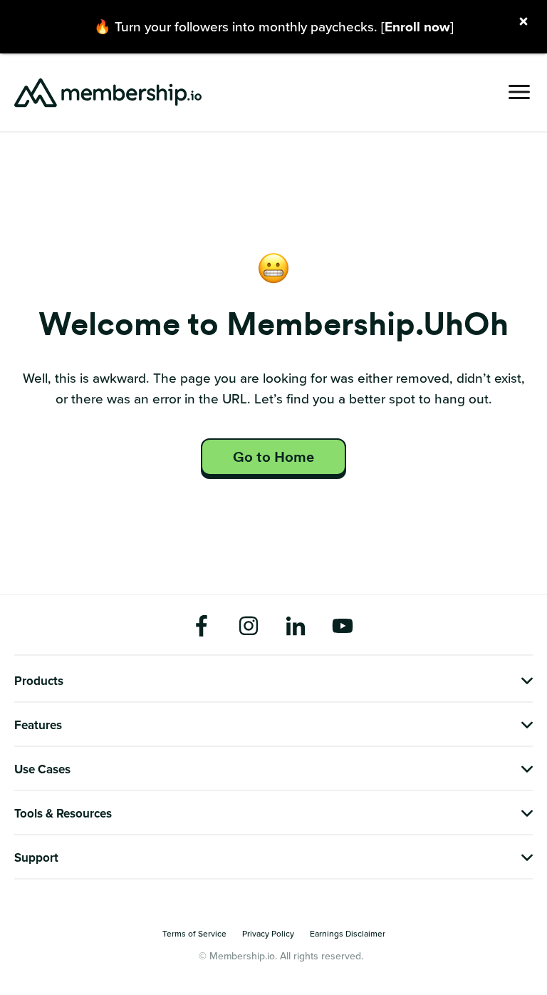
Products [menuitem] (38, 681)
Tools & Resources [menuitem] (63, 814)
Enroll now (417, 26)
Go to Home (273, 456)
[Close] (523, 22)
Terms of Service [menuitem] (194, 933)
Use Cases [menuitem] (42, 769)
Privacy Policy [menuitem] (268, 933)
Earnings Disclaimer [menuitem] (347, 933)
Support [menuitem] (36, 858)
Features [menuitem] (38, 725)
